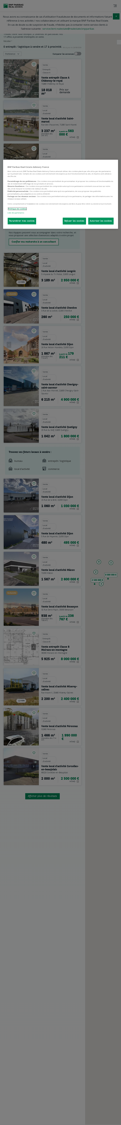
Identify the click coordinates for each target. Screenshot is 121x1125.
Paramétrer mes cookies (22, 221)
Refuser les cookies (74, 221)
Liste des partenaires (16, 213)
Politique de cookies (17, 209)
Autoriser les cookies (101, 221)
